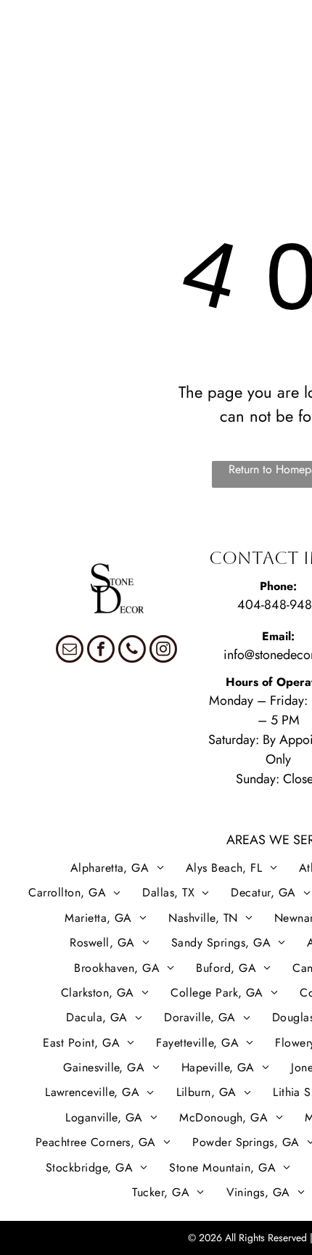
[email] (69, 650)
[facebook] (101, 650)
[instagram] (163, 650)
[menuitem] (48, 56)
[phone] (132, 650)
